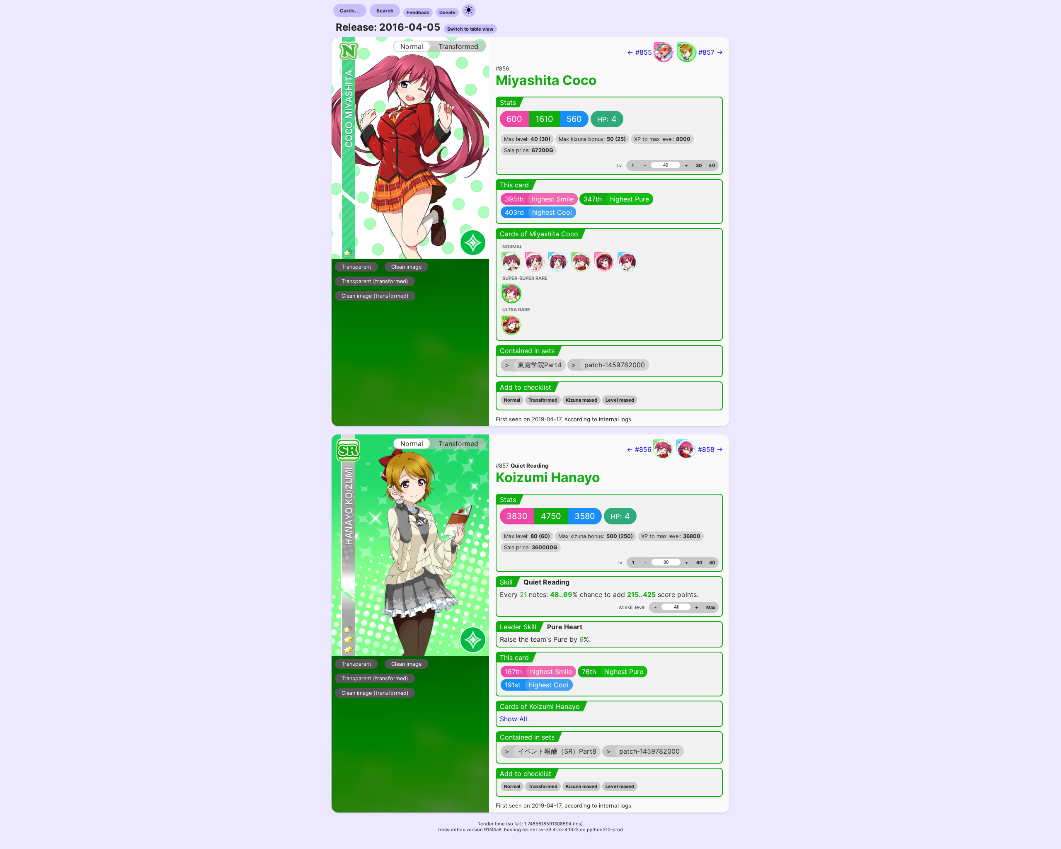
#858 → (710, 449)
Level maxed (620, 400)
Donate (447, 12)
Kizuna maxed (581, 400)
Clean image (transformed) (375, 296)
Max (710, 607)
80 (712, 562)
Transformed (542, 400)
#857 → (710, 52)
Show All (513, 719)
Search (384, 10)
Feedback (418, 12)
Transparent (356, 267)
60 (699, 562)
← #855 (639, 52)
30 (699, 165)
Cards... (350, 10)
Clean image (406, 267)
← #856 (639, 449)
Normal (512, 400)
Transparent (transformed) (375, 281)
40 (712, 165)
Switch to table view (470, 29)
